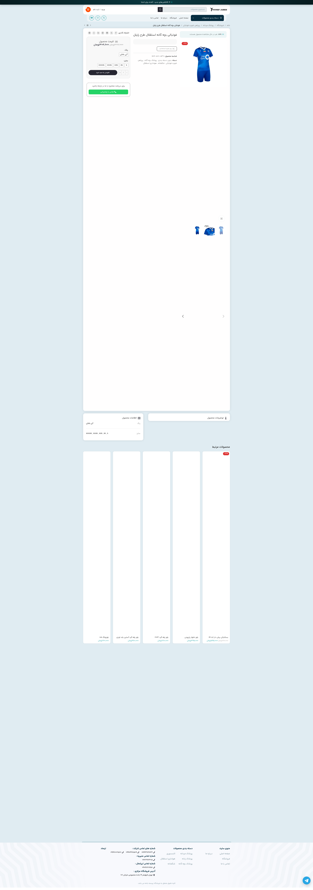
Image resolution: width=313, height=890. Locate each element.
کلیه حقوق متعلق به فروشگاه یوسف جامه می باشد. (156, 883)
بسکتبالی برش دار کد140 (218, 637)
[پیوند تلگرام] (89, 33)
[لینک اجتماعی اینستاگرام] (97, 18)
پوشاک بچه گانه (151, 60)
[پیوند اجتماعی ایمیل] (107, 33)
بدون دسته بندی (165, 60)
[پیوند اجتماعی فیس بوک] (116, 33)
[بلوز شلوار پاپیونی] (186, 543)
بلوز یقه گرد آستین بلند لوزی (127, 637)
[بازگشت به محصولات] (87, 25)
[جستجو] (160, 9)
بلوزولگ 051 (104, 637)
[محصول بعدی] (84, 25)
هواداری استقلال (150, 63)
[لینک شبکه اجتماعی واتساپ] (94, 33)
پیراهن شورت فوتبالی (191, 25)
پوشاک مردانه (208, 25)
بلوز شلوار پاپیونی (191, 637)
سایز (126, 60)
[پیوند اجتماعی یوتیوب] (91, 18)
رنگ (126, 50)
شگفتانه (161, 63)
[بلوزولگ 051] (97, 543)
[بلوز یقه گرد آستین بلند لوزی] (126, 543)
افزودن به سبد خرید (103, 72)
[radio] (123, 54)
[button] (223, 316)
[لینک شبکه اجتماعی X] (103, 18)
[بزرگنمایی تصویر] (221, 219)
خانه (228, 25)
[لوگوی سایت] (218, 9)
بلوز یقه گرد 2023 (161, 637)
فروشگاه (220, 25)
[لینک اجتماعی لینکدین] (98, 33)
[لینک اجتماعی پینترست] (103, 33)
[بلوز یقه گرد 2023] (156, 543)
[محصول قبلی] (90, 25)
